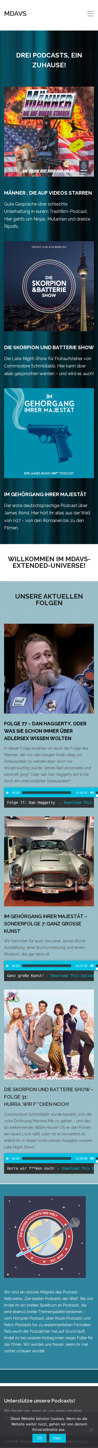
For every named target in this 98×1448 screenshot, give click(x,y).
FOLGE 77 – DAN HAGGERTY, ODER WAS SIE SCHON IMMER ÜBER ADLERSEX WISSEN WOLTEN (45, 731)
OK (39, 1438)
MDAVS (15, 13)
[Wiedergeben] (7, 793)
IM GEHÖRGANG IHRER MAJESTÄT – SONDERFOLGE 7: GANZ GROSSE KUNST (45, 923)
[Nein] (91, 1430)
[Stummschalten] (92, 793)
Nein (58, 1438)
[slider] (46, 792)
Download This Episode (73, 975)
